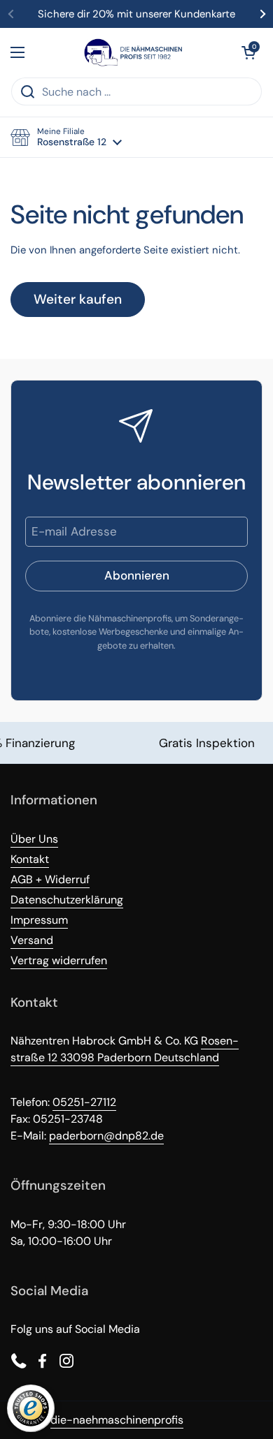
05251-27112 (84, 1102)
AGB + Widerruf (50, 879)
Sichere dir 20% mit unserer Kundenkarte (136, 14)
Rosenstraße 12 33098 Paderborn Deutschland (124, 1049)
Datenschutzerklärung (66, 899)
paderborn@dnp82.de (106, 1135)
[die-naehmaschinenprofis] (133, 52)
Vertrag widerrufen (58, 960)
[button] (248, 52)
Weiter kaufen (78, 299)
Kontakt (29, 859)
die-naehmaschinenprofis (116, 1419)
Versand (31, 940)
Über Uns (34, 839)
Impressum (39, 920)
